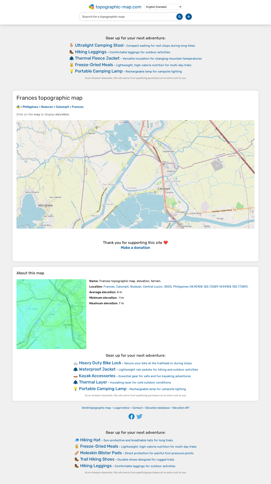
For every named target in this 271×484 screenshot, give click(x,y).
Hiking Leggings (91, 51)
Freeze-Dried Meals (94, 64)
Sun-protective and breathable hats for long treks (138, 440)
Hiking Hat (90, 439)
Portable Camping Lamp (99, 71)
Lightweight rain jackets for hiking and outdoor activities (158, 369)
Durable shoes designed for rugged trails (145, 459)
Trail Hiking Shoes (97, 459)
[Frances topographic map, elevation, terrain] (51, 314)
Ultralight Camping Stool (99, 45)
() (176, 286)
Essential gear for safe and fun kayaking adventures (154, 376)
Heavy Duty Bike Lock (100, 362)
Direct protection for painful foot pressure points (159, 453)
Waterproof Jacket (97, 369)
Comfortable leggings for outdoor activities (140, 52)
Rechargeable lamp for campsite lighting (154, 71)
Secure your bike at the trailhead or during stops (158, 363)
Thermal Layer (93, 382)
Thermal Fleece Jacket (97, 58)
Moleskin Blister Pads (101, 452)
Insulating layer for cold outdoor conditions (140, 382)
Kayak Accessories (97, 375)
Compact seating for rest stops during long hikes (160, 45)
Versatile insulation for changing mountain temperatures (162, 58)
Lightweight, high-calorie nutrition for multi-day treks (153, 65)
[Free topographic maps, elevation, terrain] (18, 107)
